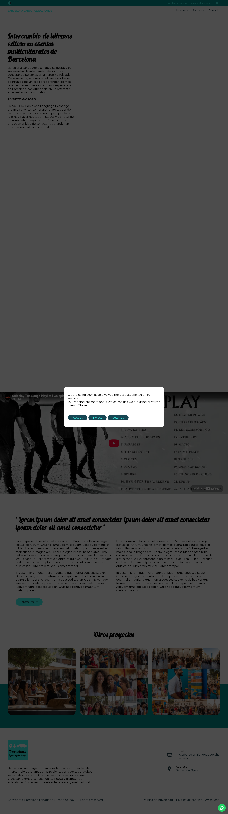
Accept (78, 417)
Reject (97, 417)
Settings (118, 417)
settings (89, 405)
